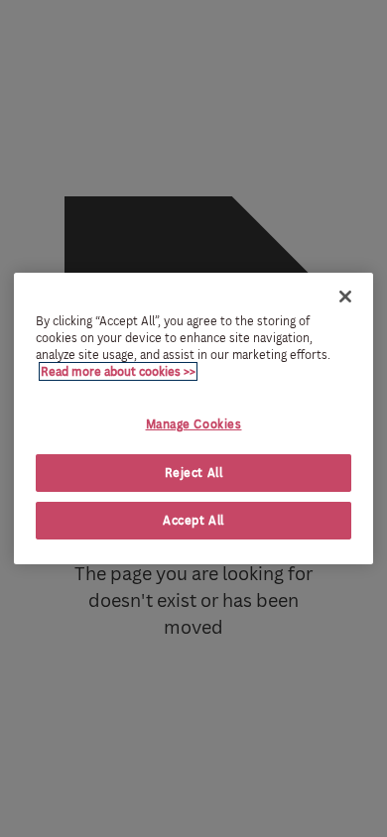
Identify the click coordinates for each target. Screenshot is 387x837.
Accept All (193, 520)
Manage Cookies (194, 424)
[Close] (345, 296)
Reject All (194, 472)
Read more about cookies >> (118, 371)
